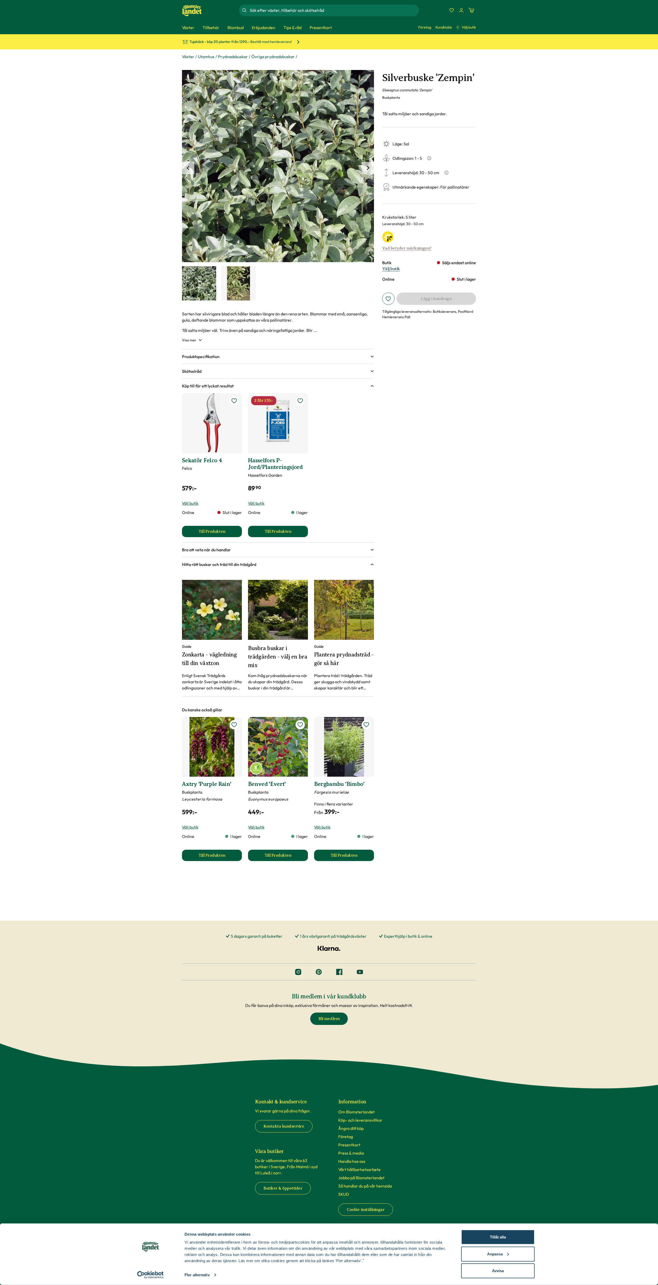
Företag (424, 27)
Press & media (351, 1153)
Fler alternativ (197, 1275)
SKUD (343, 1194)
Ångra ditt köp (351, 1128)
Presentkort (349, 1144)
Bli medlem (329, 1018)
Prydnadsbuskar (233, 56)
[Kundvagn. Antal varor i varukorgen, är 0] (471, 10)
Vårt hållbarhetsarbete (359, 1169)
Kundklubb (443, 27)
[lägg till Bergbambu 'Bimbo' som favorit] (366, 724)
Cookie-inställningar (366, 1209)
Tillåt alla (498, 1237)
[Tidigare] (188, 168)
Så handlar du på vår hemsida (365, 1186)
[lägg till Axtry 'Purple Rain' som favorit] (234, 724)
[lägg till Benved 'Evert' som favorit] (300, 724)
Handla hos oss (351, 1161)
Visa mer (189, 340)
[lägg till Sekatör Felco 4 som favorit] (234, 400)
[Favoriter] (451, 10)
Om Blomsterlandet (356, 1111)
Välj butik (469, 27)
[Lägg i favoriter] (388, 299)
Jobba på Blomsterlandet (361, 1177)
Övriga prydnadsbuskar (273, 56)
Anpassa (495, 1254)
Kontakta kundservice (283, 1126)
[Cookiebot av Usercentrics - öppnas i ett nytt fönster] (150, 1275)
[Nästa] (368, 168)
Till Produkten (220, 533)
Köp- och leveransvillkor (360, 1120)
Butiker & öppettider (282, 1188)
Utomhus (206, 56)
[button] (278, 356)
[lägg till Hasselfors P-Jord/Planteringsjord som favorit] (300, 400)
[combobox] (333, 10)
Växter (188, 56)
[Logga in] (461, 10)
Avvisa (498, 1271)
